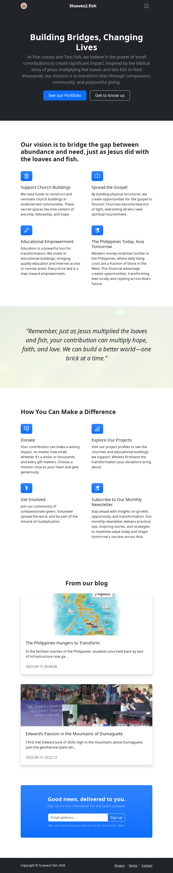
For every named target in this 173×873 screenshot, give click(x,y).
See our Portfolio (65, 95)
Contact (147, 866)
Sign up (116, 817)
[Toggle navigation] (146, 6)
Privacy (119, 866)
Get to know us (110, 95)
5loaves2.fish (82, 6)
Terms (133, 866)
